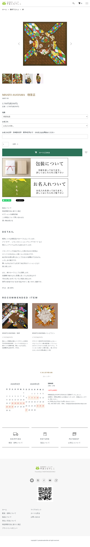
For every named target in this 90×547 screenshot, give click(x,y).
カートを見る (35, 513)
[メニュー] (86, 3)
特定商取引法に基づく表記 (11, 211)
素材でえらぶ (14, 9)
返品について (6, 208)
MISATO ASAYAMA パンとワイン (43, 333)
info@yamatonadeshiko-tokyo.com (76, 403)
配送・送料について (16, 443)
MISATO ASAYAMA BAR (11, 333)
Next (70, 43)
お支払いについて (74, 443)
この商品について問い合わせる (13, 217)
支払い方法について (9, 521)
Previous (19, 43)
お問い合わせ (35, 517)
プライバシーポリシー (10, 528)
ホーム (4, 9)
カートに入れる (44, 152)
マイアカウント (36, 509)
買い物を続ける (7, 220)
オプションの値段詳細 (10, 214)
